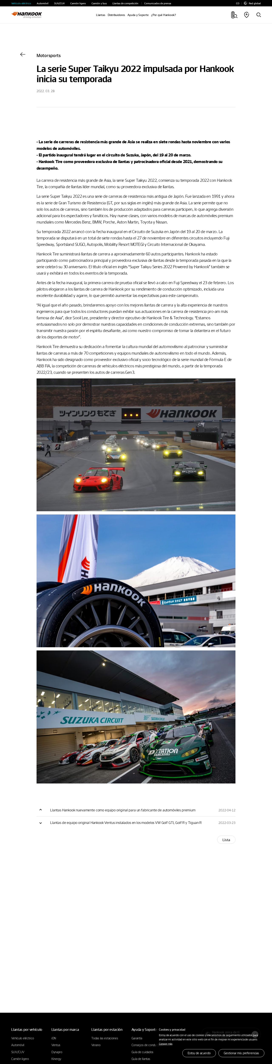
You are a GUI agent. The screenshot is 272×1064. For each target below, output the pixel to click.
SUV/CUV (59, 3)
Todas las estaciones (104, 1038)
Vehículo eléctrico (21, 3)
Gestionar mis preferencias (241, 1053)
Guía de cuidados (143, 1052)
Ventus (55, 1045)
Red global (255, 3)
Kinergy (56, 1059)
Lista (226, 839)
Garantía (137, 1038)
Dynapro (56, 1052)
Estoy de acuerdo (199, 1053)
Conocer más (165, 1043)
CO (237, 3)
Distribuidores (116, 15)
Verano (95, 1045)
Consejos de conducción (147, 1045)
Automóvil (42, 3)
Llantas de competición (125, 3)
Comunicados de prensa (157, 3)
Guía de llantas (141, 1059)
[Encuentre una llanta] (258, 15)
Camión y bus (99, 3)
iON (53, 1038)
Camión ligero (78, 3)
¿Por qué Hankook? (163, 15)
